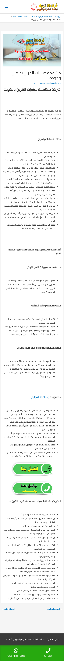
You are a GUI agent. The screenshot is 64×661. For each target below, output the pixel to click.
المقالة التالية (8, 609)
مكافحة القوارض (39, 397)
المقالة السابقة (55, 609)
